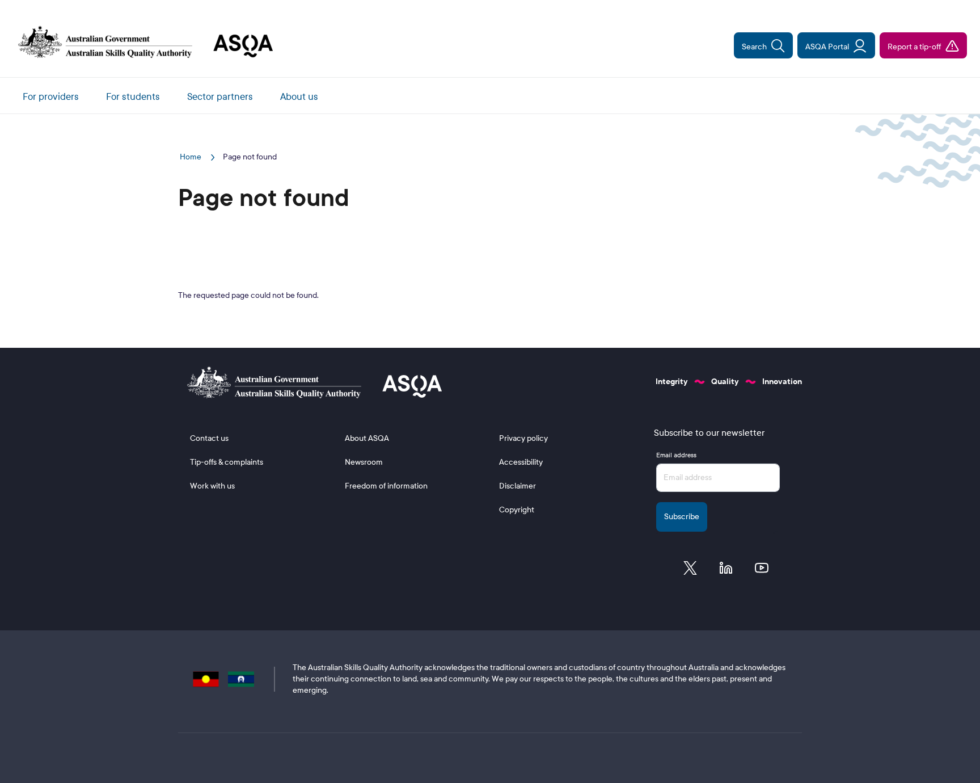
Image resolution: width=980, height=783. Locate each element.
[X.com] (690, 570)
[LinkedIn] (726, 570)
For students (133, 96)
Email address (676, 455)
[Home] (141, 43)
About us (299, 96)
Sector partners (220, 96)
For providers (51, 96)
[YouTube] (761, 570)
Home (191, 156)
